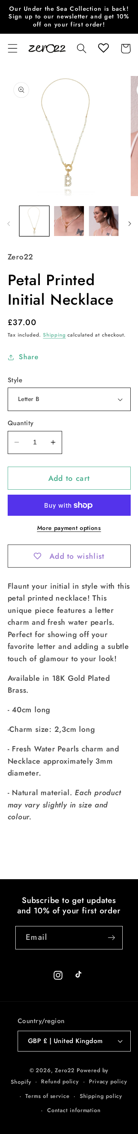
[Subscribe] (111, 937)
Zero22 (65, 1070)
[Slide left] (8, 223)
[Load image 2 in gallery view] (69, 221)
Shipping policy (101, 1096)
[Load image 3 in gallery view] (104, 221)
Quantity (21, 423)
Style (15, 380)
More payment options (69, 528)
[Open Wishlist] (104, 48)
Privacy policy (108, 1081)
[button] (12, 48)
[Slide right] (129, 223)
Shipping (54, 334)
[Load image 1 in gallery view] (34, 221)
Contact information (74, 1110)
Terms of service (47, 1096)
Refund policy (60, 1081)
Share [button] (28, 357)
